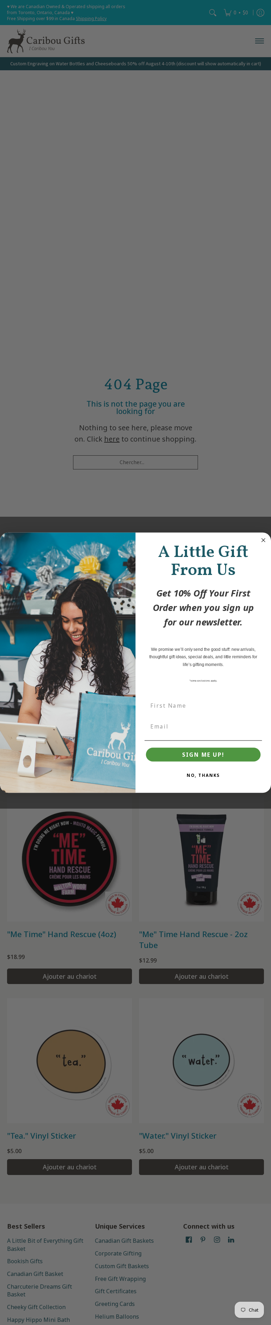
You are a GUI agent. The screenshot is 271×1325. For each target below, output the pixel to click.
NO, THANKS (203, 775)
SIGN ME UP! (203, 755)
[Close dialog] (263, 540)
